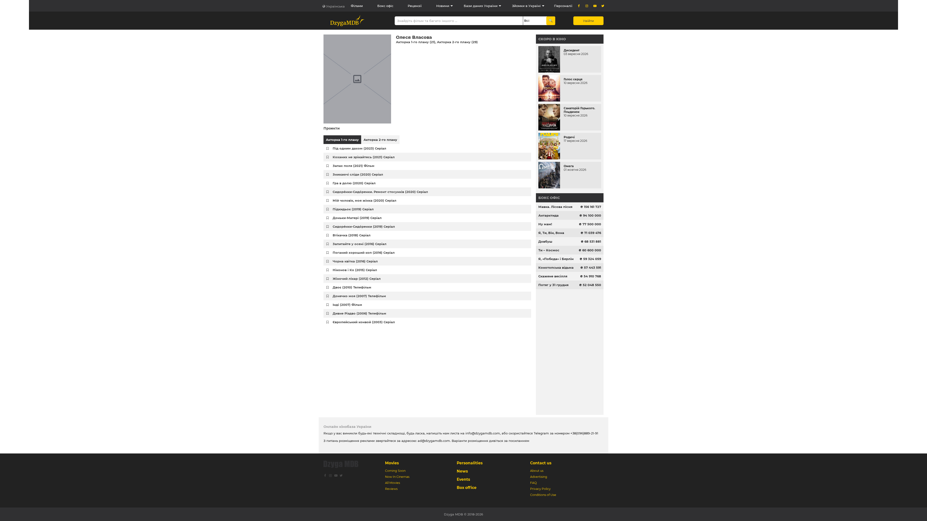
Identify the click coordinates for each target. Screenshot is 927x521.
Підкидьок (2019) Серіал (353, 209)
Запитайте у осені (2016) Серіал (359, 244)
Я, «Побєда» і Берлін (556, 259)
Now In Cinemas (397, 477)
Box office (467, 487)
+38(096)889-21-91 (584, 433)
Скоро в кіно (552, 39)
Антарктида (548, 215)
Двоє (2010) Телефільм (352, 287)
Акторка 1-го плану (342, 140)
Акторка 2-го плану (380, 140)
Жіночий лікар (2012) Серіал (357, 279)
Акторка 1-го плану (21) (415, 42)
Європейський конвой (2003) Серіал (364, 322)
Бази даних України (481, 6)
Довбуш (545, 241)
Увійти (588, 21)
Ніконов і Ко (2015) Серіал (355, 270)
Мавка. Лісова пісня (555, 207)
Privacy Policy (540, 489)
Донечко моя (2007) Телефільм (359, 296)
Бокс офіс (385, 6)
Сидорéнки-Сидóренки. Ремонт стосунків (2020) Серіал (380, 192)
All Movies (392, 483)
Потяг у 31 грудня (553, 285)
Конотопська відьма (556, 267)
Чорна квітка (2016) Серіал (355, 261)
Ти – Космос (548, 250)
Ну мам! (545, 224)
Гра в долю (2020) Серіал (354, 183)
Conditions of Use (543, 495)
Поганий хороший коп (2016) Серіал (364, 252)
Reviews (391, 489)
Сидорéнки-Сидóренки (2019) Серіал (364, 226)
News (462, 471)
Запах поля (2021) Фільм (353, 166)
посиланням (519, 441)
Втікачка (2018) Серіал (352, 235)
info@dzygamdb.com (482, 433)
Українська (335, 6)
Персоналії (563, 6)
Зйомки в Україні (526, 6)
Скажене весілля (552, 276)
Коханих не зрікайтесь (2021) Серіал (364, 157)
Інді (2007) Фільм (347, 305)
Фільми (357, 6)
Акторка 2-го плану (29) (457, 42)
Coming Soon (395, 471)
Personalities (470, 463)
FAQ (533, 483)
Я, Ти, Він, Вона (551, 233)
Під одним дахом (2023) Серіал (359, 148)
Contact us (540, 463)
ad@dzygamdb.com (434, 441)
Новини (442, 6)
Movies (392, 463)
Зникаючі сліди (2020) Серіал (358, 174)
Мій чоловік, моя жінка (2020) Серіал (364, 200)
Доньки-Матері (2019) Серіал (357, 218)
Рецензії (415, 6)
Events (463, 479)
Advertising (538, 477)
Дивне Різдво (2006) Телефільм (359, 313)
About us (536, 471)
